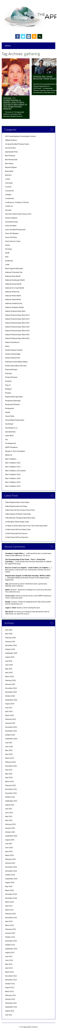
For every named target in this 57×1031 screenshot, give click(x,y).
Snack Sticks (9, 416)
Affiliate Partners (11, 140)
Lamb (7, 265)
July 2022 (8, 770)
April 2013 (9, 968)
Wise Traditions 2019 (12, 482)
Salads (7, 412)
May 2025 (8, 669)
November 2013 (11, 941)
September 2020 (11, 836)
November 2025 (11, 645)
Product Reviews (11, 377)
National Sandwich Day (13, 303)
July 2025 (8, 661)
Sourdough (9, 424)
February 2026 (10, 638)
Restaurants (9, 408)
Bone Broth (9, 171)
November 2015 (11, 918)
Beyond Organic (11, 167)
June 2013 (9, 960)
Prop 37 (8, 385)
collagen (8, 194)
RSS (34, 36)
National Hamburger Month (15, 280)
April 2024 (9, 711)
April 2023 (9, 754)
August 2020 (9, 840)
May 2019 (8, 886)
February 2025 (10, 680)
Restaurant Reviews (12, 404)
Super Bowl (9, 436)
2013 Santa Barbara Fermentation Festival (20, 136)
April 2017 (9, 906)
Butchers (8, 175)
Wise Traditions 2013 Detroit (15, 471)
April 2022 (9, 778)
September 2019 (11, 879)
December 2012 (11, 976)
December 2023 (11, 727)
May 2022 (8, 774)
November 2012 (11, 980)
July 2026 (8, 630)
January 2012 (10, 999)
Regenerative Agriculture (14, 397)
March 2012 (9, 991)
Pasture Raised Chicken (14, 350)
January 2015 (10, 933)
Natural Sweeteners (12, 342)
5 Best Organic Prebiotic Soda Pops (18, 514)
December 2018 (11, 894)
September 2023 (11, 739)
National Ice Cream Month (14, 288)
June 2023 (9, 747)
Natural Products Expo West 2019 (17, 331)
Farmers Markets (11, 218)
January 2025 (10, 684)
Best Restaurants (11, 160)
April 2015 (9, 921)
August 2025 (9, 657)
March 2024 (9, 715)
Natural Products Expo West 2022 (17, 335)
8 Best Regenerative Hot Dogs (16, 506)
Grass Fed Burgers (12, 233)
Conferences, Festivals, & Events (17, 202)
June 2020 (9, 848)
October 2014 (10, 937)
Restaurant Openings (13, 401)
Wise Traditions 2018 (12, 478)
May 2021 (8, 816)
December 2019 (11, 867)
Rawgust (8, 389)
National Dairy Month (12, 276)
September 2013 (11, 949)
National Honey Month (13, 284)
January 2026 (10, 642)
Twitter (23, 36)
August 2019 (9, 882)
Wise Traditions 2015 (12, 474)
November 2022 (11, 766)
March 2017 (9, 910)
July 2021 (8, 809)
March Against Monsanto (14, 268)
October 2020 (10, 832)
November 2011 (11, 1003)
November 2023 (11, 731)
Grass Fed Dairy (11, 237)
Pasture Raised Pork (12, 358)
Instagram (28, 36)
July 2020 (8, 844)
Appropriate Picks (11, 152)
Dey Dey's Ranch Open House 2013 (18, 214)
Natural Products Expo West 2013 (17, 315)
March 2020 (9, 855)
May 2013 (8, 964)
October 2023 (10, 735)
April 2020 (9, 851)
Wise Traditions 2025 (12, 486)
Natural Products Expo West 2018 (17, 327)
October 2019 (10, 875)
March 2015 (9, 925)
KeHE (7, 253)
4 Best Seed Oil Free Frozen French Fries (20, 510)
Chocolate (9, 183)
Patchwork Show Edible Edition (16, 362)
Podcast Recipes (11, 369)
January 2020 (10, 863)
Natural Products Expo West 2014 (17, 319)
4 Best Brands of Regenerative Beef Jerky (20, 518)
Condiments (9, 198)
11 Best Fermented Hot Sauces (16, 533)
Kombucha (9, 261)
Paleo (7, 346)
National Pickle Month (13, 296)
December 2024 (11, 688)
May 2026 (8, 634)
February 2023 (10, 762)
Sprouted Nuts (10, 432)
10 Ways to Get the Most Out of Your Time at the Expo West (26, 526)
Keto (6, 257)
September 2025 (11, 653)
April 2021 (9, 820)
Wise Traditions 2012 (12, 463)
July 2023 (8, 743)
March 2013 (9, 972)
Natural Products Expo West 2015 (17, 323)
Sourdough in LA (11, 428)
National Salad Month (13, 299)
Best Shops (9, 163)
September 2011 (11, 1007)
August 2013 (9, 952)
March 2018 (9, 902)
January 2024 (10, 723)
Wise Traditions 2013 (12, 467)
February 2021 (10, 824)
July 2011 (8, 1015)
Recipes (8, 393)
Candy (7, 179)
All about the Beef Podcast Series (17, 144)
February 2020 (10, 859)
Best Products (10, 156)
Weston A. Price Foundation (15, 451)
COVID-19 (9, 206)
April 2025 (9, 673)
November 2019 (11, 871)
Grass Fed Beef (10, 226)
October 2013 (10, 945)
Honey (7, 245)
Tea (6, 439)
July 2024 (8, 708)
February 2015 (10, 929)
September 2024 (11, 700)
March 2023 (9, 758)
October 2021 (10, 797)
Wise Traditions (10, 459)
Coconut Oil (9, 191)
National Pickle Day (12, 292)
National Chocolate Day (13, 272)
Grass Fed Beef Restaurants (15, 230)
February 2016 (10, 914)
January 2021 (10, 828)
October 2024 (10, 696)
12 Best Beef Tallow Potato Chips (17, 522)
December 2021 (11, 789)
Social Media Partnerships (14, 420)
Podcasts (8, 373)
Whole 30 (8, 455)
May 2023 (8, 750)
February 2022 (10, 785)
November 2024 (11, 692)
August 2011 (9, 1011)
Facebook (17, 36)
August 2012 (9, 987)
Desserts (8, 210)
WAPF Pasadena (11, 447)
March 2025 (9, 676)
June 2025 (9, 665)
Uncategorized (10, 443)
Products (8, 381)
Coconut (8, 187)
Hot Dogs (8, 249)
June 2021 (9, 813)
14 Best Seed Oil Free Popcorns (16, 537)
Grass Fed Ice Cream (12, 241)
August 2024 (9, 704)
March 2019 (9, 890)
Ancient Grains (10, 148)
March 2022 (9, 781)
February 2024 (10, 719)
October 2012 (10, 984)
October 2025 (10, 649)
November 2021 (11, 793)
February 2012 (10, 995)
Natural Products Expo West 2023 (17, 338)
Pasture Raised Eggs (12, 354)
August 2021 (9, 805)
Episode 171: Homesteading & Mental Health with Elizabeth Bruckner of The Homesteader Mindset (15, 103)
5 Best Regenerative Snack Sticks (17, 502)
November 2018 (11, 898)
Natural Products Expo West (15, 311)
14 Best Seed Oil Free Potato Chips (18, 529)
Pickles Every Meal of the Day (16, 366)
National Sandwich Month (14, 307)
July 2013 (8, 956)
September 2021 (11, 801)
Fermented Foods (11, 222)
